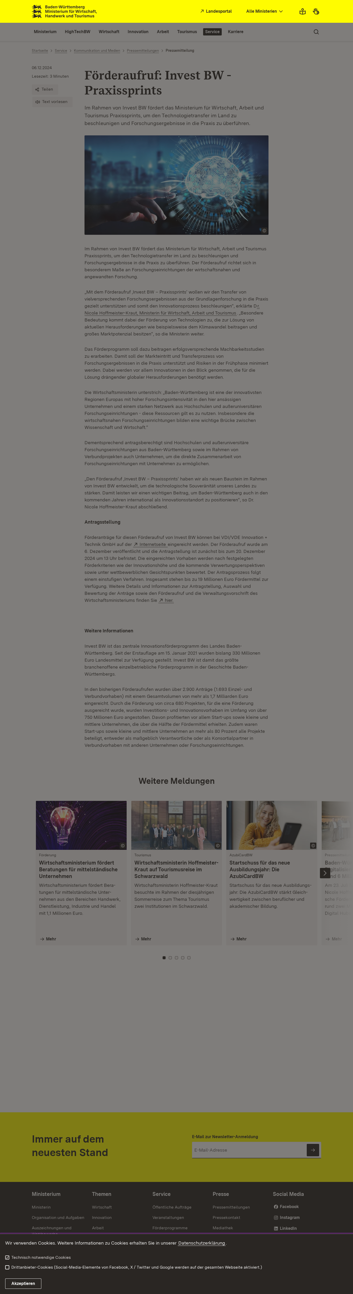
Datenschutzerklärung (201, 1243)
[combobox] (265, 11)
